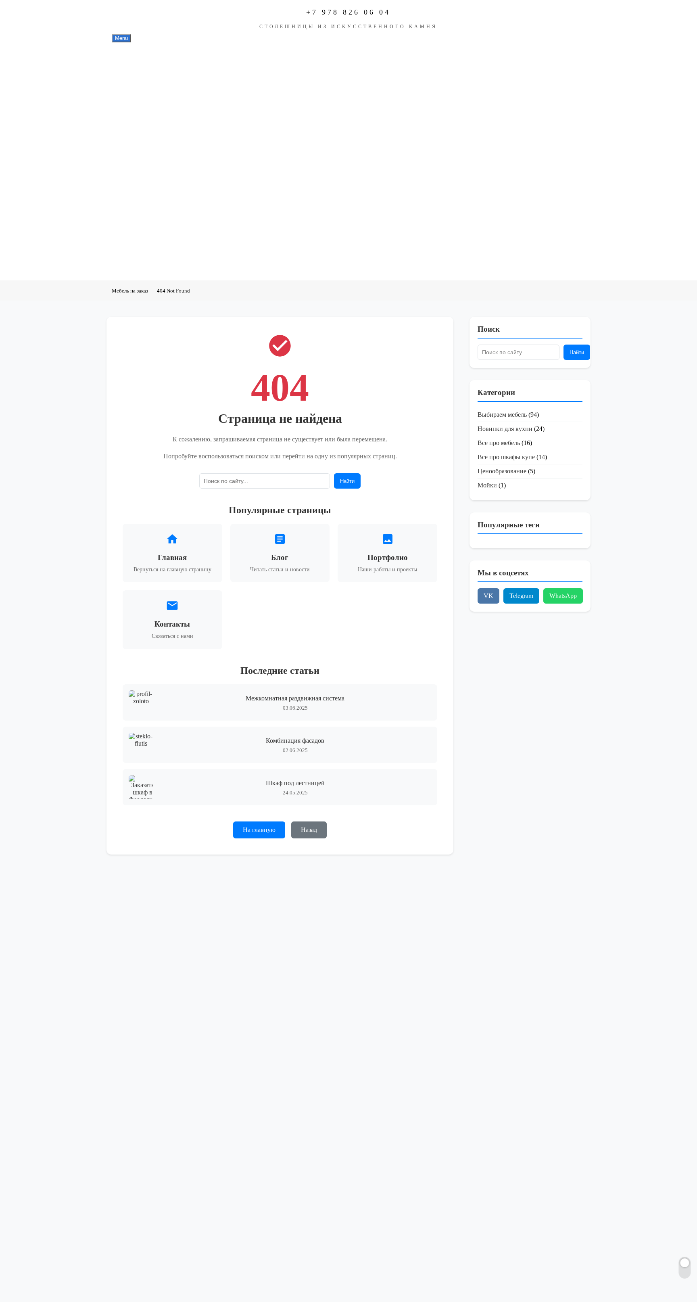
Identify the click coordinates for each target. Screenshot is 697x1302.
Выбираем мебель (502, 414)
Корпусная (149, 136)
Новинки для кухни (505, 428)
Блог (140, 236)
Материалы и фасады (165, 186)
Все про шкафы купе (506, 457)
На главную (259, 829)
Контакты (148, 261)
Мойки (487, 485)
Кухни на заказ (156, 111)
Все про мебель (499, 442)
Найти (347, 481)
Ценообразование (502, 471)
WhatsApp (563, 595)
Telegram (521, 595)
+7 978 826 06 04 (348, 12)
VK (488, 595)
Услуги (143, 211)
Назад (309, 829)
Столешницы (152, 86)
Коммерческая (154, 161)
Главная (145, 61)
